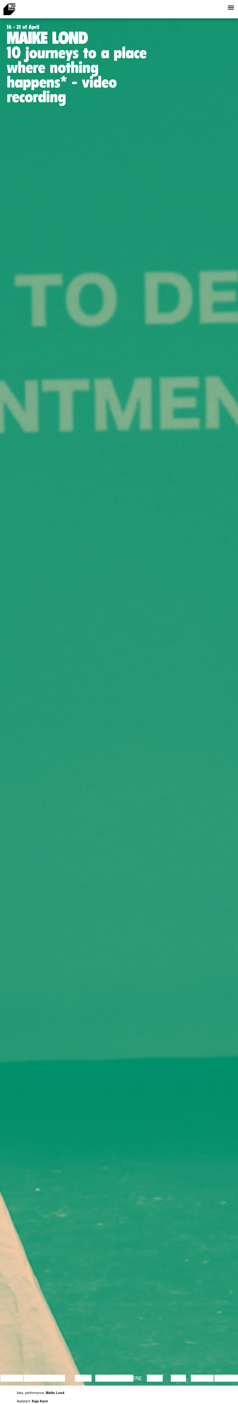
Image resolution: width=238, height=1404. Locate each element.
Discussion (39, 1378)
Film (59, 1378)
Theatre (131, 1378)
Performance (114, 1378)
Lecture (11, 1378)
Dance (83, 1378)
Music (155, 1378)
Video (178, 1378)
